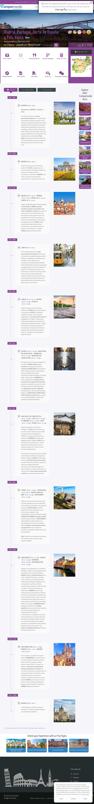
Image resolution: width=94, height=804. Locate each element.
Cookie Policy (85, 794)
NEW (36, 7)
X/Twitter (75, 781)
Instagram (76, 777)
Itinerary (12, 90)
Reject (61, 799)
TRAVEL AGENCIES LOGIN (37, 798)
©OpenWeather (42, 728)
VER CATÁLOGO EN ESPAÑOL (21, 2)
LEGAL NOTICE (51, 798)
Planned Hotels (29, 90)
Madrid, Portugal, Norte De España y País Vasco (31, 34)
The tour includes (48, 90)
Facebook (76, 774)
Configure (73, 799)
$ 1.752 (85, 45)
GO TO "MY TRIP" (35, 2)
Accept (85, 799)
